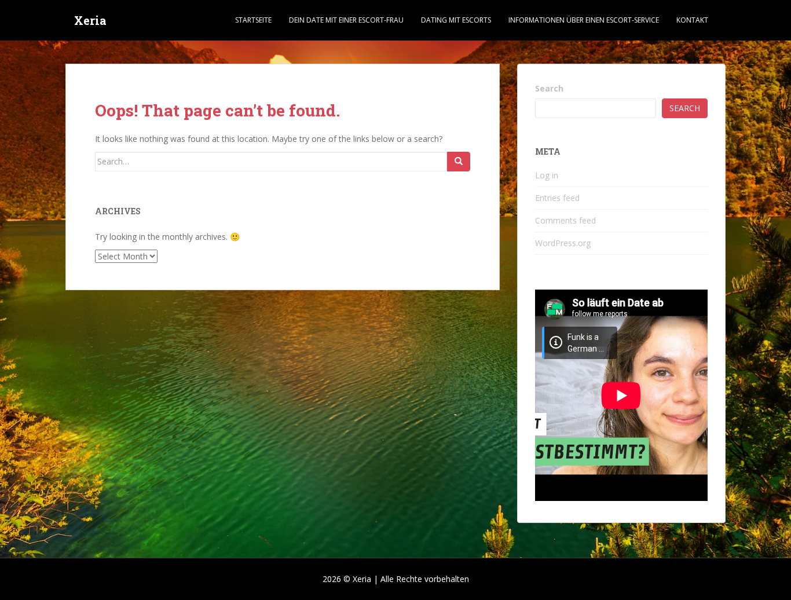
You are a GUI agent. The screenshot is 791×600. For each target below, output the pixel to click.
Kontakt (692, 20)
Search (549, 88)
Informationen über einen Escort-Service (583, 20)
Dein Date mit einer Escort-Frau (346, 20)
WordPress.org (563, 242)
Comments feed (565, 220)
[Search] (458, 161)
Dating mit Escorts (456, 20)
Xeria (90, 20)
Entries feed (557, 197)
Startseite (253, 20)
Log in (546, 175)
